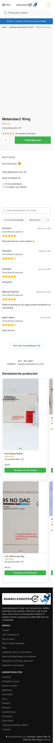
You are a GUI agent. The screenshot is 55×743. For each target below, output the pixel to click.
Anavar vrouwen (9, 685)
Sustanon (6, 677)
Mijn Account (8, 639)
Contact (5, 630)
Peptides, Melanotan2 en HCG (21, 27)
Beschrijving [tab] (8, 157)
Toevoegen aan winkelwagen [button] (25, 470)
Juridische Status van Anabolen (16, 652)
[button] (48, 5)
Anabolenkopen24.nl (18, 736)
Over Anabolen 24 (10, 634)
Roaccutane (7, 720)
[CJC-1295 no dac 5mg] (21, 517)
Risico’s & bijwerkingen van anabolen (19, 656)
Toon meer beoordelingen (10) (26, 345)
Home (4, 27)
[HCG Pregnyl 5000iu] (21, 414)
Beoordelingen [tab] (11, 163)
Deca (4, 699)
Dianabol (6, 703)
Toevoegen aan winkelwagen (33, 141)
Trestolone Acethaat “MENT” (15, 725)
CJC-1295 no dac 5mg (14, 556)
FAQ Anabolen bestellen (13, 643)
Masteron (6, 707)
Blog (4, 647)
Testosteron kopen (10, 681)
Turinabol (6, 729)
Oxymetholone (9, 712)
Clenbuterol (7, 694)
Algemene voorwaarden (13, 665)
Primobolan (7, 716)
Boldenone (7, 690)
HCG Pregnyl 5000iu (14, 453)
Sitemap (47, 739)
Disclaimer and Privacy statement (17, 661)
